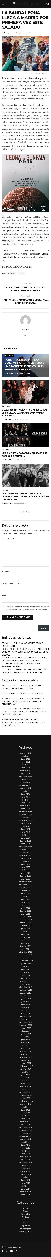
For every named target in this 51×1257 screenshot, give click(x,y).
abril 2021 (26, 940)
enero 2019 (25, 1019)
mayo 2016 (25, 1113)
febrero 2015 (25, 1156)
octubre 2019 (25, 993)
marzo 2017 (25, 1083)
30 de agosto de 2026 (23, 373)
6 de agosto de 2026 (20, 460)
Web (4, 595)
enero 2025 (25, 808)
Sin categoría (25, 1229)
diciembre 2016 (25, 1092)
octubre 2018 (25, 1028)
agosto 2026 (25, 753)
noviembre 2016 (25, 1095)
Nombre (6, 571)
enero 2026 (25, 773)
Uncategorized (25, 1231)
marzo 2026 (25, 767)
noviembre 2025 (25, 779)
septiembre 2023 (26, 855)
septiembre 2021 (26, 925)
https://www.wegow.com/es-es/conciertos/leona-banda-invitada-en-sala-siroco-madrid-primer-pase (25, 257)
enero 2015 (25, 1159)
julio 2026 (25, 756)
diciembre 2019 (25, 987)
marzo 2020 (25, 978)
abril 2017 (26, 1080)
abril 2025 (26, 800)
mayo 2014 (25, 1183)
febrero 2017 (25, 1086)
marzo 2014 (25, 1189)
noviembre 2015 (25, 1130)
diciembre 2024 (25, 811)
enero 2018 (25, 1054)
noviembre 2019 (25, 990)
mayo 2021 (25, 937)
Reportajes (25, 1225)
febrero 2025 (25, 806)
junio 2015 (25, 1145)
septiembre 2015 (26, 1136)
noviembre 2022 (25, 885)
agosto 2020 (25, 964)
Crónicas (25, 1208)
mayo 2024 (25, 832)
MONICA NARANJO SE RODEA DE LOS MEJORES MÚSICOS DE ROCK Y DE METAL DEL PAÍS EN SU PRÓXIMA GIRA (24, 712)
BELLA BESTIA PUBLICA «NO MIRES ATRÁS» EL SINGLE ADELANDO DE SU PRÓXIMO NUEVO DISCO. (25, 413)
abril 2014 (26, 1186)
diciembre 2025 (25, 776)
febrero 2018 (25, 1051)
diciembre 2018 (25, 1022)
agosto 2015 (25, 1139)
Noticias (9, 355)
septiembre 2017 (26, 1066)
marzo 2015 (25, 1154)
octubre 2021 (25, 923)
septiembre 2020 (26, 961)
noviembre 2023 (25, 849)
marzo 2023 (25, 873)
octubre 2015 (25, 1133)
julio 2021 (25, 931)
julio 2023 (25, 861)
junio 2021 (25, 934)
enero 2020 (25, 984)
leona (21, 273)
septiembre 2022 (26, 890)
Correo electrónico (11, 583)
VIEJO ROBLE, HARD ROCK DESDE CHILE (24, 693)
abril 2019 (26, 1010)
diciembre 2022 (25, 882)
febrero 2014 (25, 1192)
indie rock (12, 273)
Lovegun (7, 33)
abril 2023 (26, 870)
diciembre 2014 (25, 1162)
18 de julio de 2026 (19, 503)
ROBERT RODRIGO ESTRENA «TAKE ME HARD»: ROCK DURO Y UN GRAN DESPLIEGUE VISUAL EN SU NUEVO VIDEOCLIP (25, 652)
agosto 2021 (25, 928)
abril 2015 (26, 1151)
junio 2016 (25, 1110)
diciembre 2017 (25, 1057)
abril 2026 (26, 765)
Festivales (25, 1214)
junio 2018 (25, 1039)
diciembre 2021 (25, 917)
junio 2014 (25, 1180)
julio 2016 (25, 1107)
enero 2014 (25, 1195)
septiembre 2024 (26, 820)
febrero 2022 (25, 911)
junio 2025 (25, 794)
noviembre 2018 (25, 1025)
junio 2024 (25, 829)
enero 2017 (25, 1089)
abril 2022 (26, 905)
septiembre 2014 (26, 1171)
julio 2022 (25, 896)
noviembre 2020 (25, 955)
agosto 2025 (25, 788)
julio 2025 (25, 791)
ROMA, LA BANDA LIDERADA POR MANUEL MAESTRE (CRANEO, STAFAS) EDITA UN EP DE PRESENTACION (24, 701)
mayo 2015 (25, 1148)
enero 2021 (25, 949)
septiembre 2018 (26, 1031)
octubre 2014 (25, 1168)
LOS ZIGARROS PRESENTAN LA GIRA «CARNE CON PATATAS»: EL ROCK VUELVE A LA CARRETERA (25, 496)
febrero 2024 (25, 841)
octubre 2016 (25, 1098)
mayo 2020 (25, 972)
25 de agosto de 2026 (20, 419)
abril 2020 (26, 975)
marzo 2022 (25, 908)
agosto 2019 (25, 999)
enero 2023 (25, 879)
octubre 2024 (25, 817)
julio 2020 (25, 966)
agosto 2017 (25, 1069)
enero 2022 (25, 914)
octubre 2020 (25, 958)
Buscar (5, 624)
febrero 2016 (25, 1121)
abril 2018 (26, 1045)
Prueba (26, 1223)
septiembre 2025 (26, 785)
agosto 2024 (25, 823)
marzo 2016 (25, 1118)
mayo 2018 (25, 1042)
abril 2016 (26, 1116)
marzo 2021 (25, 943)
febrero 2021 (25, 946)
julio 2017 (25, 1072)
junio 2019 (25, 1004)
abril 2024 (26, 835)
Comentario (8, 539)
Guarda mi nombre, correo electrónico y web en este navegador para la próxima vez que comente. (27, 607)
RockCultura (16, 1247)
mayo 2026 (25, 762)
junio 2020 (25, 969)
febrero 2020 (25, 981)
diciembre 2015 (25, 1127)
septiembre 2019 (26, 996)
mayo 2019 (25, 1007)
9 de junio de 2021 (23, 33)
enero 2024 (25, 844)
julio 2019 (25, 1002)
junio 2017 (25, 1075)
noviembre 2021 (25, 920)
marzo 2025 (25, 803)
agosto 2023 (25, 858)
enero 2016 (25, 1124)
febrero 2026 (25, 770)
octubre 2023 (25, 852)
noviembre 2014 (25, 1165)
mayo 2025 (25, 797)
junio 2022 (25, 899)
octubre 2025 (25, 782)
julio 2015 (25, 1142)
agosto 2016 (25, 1104)
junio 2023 (25, 864)
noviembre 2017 (25, 1060)
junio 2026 (25, 759)
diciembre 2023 (25, 846)
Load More (25, 511)
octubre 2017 (25, 1063)
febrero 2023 (25, 876)
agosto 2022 (25, 893)
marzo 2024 (25, 838)
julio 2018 (25, 1037)
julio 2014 (25, 1177)
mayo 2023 (25, 867)
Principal (25, 1220)
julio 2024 (25, 826)
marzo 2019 (25, 1013)
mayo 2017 (25, 1078)
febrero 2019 (25, 1016)
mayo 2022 (25, 902)
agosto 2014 (25, 1174)
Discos (25, 1211)
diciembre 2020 (25, 952)
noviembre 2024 (25, 814)
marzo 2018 (25, 1048)
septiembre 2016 (26, 1101)
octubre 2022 (25, 887)
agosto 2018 (25, 1034)
